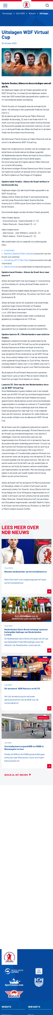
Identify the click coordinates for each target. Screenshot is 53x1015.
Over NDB (20, 13)
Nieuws (32, 13)
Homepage (7, 13)
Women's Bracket (12, 253)
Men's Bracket (28, 253)
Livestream (9, 250)
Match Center (10, 266)
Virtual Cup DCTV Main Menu (16, 260)
